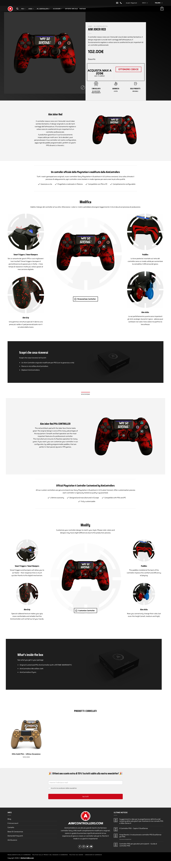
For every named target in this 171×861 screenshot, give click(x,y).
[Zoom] (83, 87)
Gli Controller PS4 (101, 26)
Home (90, 26)
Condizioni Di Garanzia (93, 855)
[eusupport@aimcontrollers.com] (117, 3)
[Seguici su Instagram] (83, 846)
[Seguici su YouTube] (91, 846)
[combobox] (145, 3)
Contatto (11, 827)
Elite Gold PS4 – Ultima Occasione (26, 754)
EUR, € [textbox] (144, 3)
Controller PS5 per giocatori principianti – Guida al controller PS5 (138, 845)
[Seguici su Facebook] (80, 846)
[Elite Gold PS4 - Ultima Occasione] (26, 734)
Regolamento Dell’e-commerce (19, 855)
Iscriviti (85, 796)
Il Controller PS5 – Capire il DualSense (133, 828)
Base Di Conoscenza (15, 831)
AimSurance (12, 840)
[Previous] (9, 53)
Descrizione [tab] (85, 394)
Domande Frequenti (15, 836)
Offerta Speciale (71, 9)
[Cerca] (17, 8)
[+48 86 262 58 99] (121, 3)
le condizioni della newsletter (67, 788)
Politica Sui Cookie (76, 855)
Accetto (64, 788)
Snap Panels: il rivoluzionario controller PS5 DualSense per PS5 (140, 836)
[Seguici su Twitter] (87, 846)
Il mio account (13, 823)
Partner (82, 9)
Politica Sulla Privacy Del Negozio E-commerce (50, 855)
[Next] (81, 53)
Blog (9, 819)
